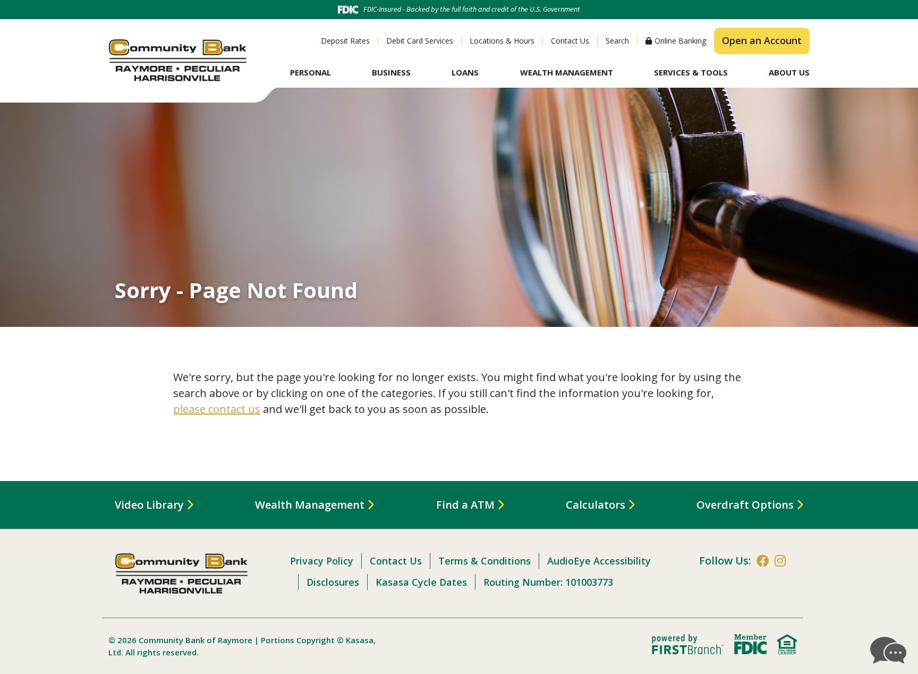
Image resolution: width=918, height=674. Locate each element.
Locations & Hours (502, 41)
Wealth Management (309, 505)
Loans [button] (465, 72)
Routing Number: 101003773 (548, 582)
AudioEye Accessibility (599, 560)
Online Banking (680, 41)
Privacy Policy (321, 560)
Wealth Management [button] (566, 72)
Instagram (780, 560)
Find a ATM (465, 505)
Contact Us (570, 41)
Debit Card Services (419, 41)
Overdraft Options (745, 505)
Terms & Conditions (484, 560)
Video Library (149, 505)
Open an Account (762, 40)
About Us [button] (789, 72)
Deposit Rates (345, 41)
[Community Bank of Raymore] (177, 59)
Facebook (762, 560)
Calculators (595, 505)
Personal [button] (310, 72)
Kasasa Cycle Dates (421, 582)
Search (617, 41)
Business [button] (391, 72)
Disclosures (333, 582)
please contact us (216, 409)
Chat (888, 650)
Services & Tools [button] (691, 72)
